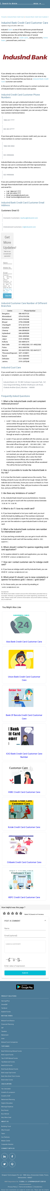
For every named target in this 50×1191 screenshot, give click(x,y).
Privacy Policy (8, 289)
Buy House (4, 1110)
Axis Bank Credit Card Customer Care (24, 642)
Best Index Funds (7, 1080)
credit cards (23, 38)
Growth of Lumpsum (8, 1092)
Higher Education (7, 1103)
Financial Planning (7, 1024)
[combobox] (13, 4)
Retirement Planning (8, 1099)
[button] (25, 921)
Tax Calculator (6, 1089)
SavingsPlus (5, 1001)
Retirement (4, 1035)
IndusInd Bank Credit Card (16, 17)
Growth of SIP (5, 1096)
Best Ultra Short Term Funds (10, 1076)
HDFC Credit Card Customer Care (24, 897)
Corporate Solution (7, 1144)
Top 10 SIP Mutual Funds (9, 1058)
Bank (10, 30)
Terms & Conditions (25, 1187)
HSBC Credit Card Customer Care (24, 792)
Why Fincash (5, 1130)
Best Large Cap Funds (8, 1072)
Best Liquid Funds (7, 1055)
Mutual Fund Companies (9, 1042)
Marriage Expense (7, 1107)
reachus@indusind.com (29, 218)
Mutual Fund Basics (7, 1020)
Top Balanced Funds (8, 1062)
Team (3, 1133)
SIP (2, 1028)
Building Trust (6, 1126)
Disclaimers (38, 1187)
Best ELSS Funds (6, 1065)
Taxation (4, 1031)
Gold (2, 1038)
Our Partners (5, 1137)
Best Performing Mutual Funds (11, 1051)
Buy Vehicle (5, 1114)
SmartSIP (4, 1004)
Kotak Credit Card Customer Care (24, 827)
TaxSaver (4, 1008)
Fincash (3, 17)
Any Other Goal (6, 1117)
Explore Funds (6, 1012)
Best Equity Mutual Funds (9, 1069)
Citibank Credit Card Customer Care (24, 862)
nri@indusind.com (29, 227)
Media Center (5, 1141)
